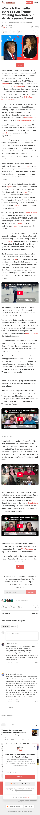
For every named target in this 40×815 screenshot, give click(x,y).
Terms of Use (29, 788)
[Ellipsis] (37, 643)
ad (16, 259)
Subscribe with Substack (21, 784)
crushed (20, 223)
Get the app (29, 806)
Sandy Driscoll (10, 674)
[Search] (37, 725)
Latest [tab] (8, 725)
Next (33, 613)
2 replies (10, 668)
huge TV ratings (31, 333)
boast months (31, 213)
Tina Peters (33, 503)
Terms (27, 800)
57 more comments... (7, 715)
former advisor (30, 118)
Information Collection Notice (23, 790)
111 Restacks (24, 601)
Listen (36, 27)
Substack (11, 811)
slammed (5, 84)
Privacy (22, 800)
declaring (9, 241)
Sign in (36, 2)
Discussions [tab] (15, 725)
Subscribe (29, 2)
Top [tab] (4, 725)
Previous (7, 613)
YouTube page (27, 549)
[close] (34, 746)
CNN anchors (18, 86)
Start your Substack (15, 806)
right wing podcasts (24, 120)
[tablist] (9, 626)
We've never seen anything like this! (12, 735)
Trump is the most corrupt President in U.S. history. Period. (13, 731)
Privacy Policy (20, 792)
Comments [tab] (6, 626)
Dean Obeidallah (11, 26)
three (26, 166)
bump (15, 226)
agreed (10, 187)
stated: (25, 192)
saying (16, 205)
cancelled (5, 133)
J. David (8, 644)
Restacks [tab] (13, 626)
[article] (20, 735)
